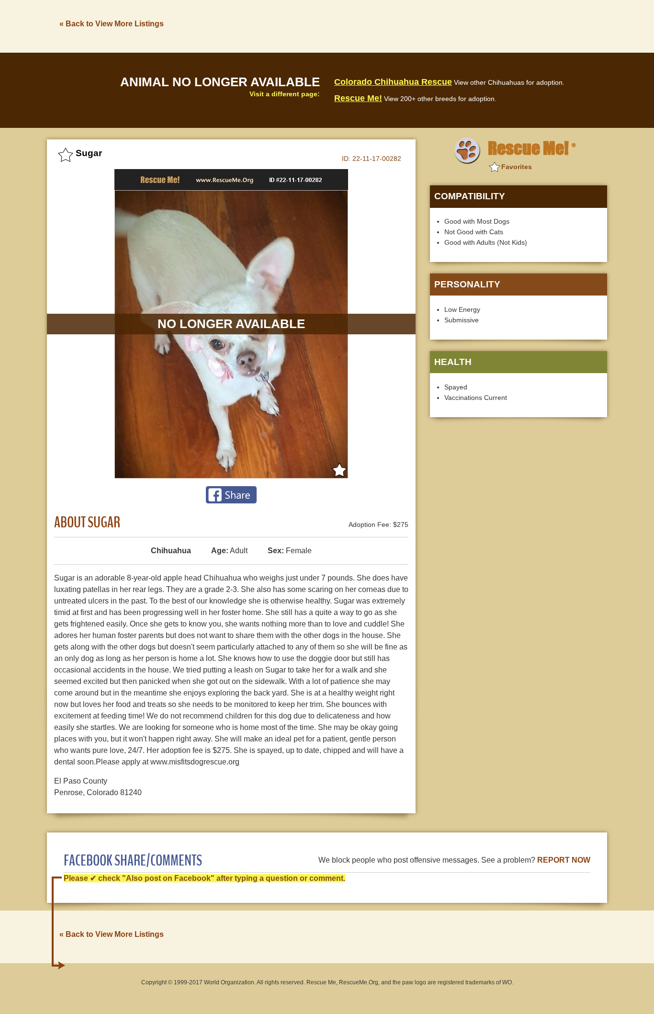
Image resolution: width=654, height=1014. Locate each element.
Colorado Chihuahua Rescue (393, 82)
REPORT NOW (563, 860)
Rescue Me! (358, 98)
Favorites (516, 167)
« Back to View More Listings (111, 24)
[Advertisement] (433, 25)
